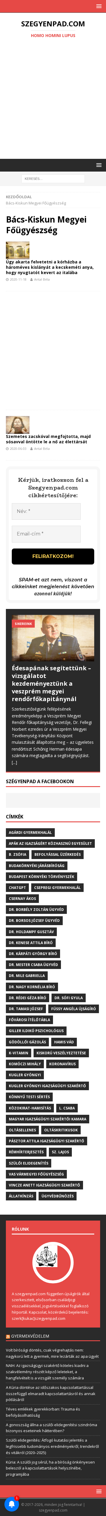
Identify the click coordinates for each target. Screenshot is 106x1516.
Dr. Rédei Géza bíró (27, 997)
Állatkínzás (21, 1196)
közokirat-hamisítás (30, 1108)
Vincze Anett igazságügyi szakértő (44, 1185)
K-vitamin (18, 1053)
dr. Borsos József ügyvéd (34, 920)
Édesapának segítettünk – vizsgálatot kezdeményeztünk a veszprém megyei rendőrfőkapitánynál (51, 683)
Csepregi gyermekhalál (57, 887)
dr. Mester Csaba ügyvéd (33, 964)
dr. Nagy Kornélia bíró (32, 986)
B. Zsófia (17, 854)
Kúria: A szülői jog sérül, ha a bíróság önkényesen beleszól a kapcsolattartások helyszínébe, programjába (50, 1468)
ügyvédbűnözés (58, 1196)
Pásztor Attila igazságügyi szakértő (46, 1141)
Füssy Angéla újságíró (73, 1008)
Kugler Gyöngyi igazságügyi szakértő (47, 1085)
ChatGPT (17, 887)
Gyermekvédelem (30, 1336)
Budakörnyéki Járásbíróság (36, 865)
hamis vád (64, 1042)
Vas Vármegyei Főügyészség (36, 1174)
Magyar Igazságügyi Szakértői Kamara (47, 1119)
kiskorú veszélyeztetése (61, 1053)
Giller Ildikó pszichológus (36, 1030)
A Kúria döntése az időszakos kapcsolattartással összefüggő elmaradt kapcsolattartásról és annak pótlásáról (50, 1394)
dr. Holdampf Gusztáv (31, 931)
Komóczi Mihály (25, 1063)
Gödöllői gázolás (27, 1042)
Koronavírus (62, 1063)
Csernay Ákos (22, 898)
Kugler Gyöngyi (25, 1074)
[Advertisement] (53, 99)
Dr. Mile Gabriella (27, 975)
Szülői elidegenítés (28, 1163)
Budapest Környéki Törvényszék (41, 876)
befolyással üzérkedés (57, 854)
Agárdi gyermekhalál (30, 832)
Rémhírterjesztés (26, 1151)
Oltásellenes (22, 1130)
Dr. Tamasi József (26, 1008)
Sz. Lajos (60, 1151)
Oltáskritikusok (61, 1130)
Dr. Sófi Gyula (68, 997)
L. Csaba (67, 1108)
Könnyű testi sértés (29, 1096)
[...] (14, 762)
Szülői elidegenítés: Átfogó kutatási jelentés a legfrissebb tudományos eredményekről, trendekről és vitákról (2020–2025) (52, 1446)
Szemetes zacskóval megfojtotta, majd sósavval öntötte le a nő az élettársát (48, 439)
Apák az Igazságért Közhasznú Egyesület (50, 843)
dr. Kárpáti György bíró (33, 953)
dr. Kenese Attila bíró (31, 942)
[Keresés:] (53, 178)
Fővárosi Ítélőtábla (29, 1019)
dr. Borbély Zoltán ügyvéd (36, 909)
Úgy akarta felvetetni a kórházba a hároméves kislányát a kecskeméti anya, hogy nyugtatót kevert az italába (50, 267)
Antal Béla (42, 279)
